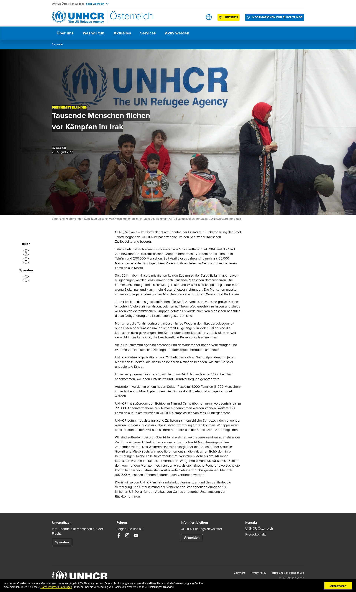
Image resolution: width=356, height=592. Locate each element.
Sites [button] (209, 17)
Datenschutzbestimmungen (56, 587)
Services (148, 33)
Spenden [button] (231, 17)
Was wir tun (93, 33)
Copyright (239, 573)
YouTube (136, 535)
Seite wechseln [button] (95, 4)
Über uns (65, 33)
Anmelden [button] (192, 537)
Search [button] (197, 17)
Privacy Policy (258, 573)
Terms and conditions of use (288, 573)
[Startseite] (78, 17)
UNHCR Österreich (259, 528)
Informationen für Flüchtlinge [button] (277, 17)
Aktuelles (122, 33)
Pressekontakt (255, 534)
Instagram (127, 535)
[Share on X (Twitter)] (26, 252)
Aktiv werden (177, 33)
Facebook (118, 535)
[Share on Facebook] (26, 260)
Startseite (57, 44)
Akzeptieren (338, 585)
